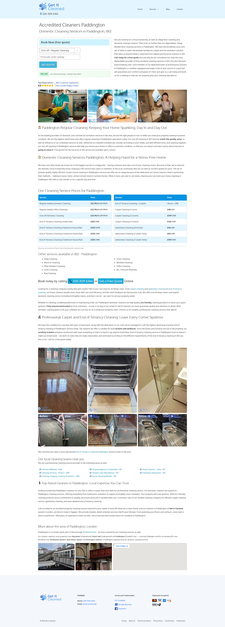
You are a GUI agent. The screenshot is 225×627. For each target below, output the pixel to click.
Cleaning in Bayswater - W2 (154, 473)
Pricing (124, 621)
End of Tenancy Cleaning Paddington (91, 452)
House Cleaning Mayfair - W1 (104, 476)
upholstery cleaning (157, 289)
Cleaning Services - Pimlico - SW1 (55, 473)
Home (140, 9)
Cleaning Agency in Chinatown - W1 (107, 469)
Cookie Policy (169, 621)
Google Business (125, 604)
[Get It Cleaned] (51, 6)
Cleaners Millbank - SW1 (52, 469)
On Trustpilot (120, 600)
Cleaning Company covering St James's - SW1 (60, 476)
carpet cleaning (137, 289)
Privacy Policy (158, 621)
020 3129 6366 (50, 13)
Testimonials (180, 621)
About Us (132, 621)
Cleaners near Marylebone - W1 (105, 473)
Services (153, 9)
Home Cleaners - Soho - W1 (153, 469)
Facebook (122, 608)
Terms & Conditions (144, 621)
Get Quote (48, 64)
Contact (180, 9)
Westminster (91, 532)
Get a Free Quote (110, 281)
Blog (168, 9)
